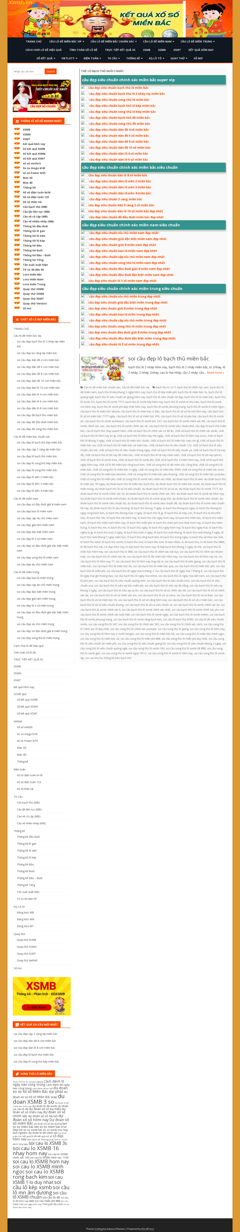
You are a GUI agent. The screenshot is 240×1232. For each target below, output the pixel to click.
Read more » (215, 373)
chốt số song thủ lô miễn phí (97, 479)
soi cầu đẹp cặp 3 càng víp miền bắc (39, 449)
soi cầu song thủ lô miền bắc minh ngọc (200, 634)
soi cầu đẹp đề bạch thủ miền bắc (37, 415)
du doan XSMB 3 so (39, 1098)
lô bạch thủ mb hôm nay (121, 518)
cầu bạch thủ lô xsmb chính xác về (126, 426)
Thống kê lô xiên (34, 236)
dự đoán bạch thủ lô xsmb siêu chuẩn (195, 498)
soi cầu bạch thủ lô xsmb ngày (149, 614)
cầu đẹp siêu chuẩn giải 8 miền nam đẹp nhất (122, 245)
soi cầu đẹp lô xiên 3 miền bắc (35, 484)
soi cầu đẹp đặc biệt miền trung (36, 591)
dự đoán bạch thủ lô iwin (187, 479)
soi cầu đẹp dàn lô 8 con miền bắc (37, 408)
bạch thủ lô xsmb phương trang (166, 406)
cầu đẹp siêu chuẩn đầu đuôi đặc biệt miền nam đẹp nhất (131, 275)
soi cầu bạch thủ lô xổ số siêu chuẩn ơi (148, 605)
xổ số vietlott (32, 163)
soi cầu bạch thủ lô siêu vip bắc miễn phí (118, 585)
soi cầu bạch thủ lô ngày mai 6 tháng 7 (130, 571)
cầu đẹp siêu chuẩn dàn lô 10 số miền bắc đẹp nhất (125, 211)
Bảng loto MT (25, 926)
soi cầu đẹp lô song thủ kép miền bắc (39, 463)
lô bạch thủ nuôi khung (168, 532)
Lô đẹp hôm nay (114, 547)
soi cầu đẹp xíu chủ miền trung (35, 624)
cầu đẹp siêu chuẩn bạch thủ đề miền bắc (119, 118)
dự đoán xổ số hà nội (43, 1116)
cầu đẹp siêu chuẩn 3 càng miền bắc (115, 199)
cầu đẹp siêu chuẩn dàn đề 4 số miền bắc (119, 130)
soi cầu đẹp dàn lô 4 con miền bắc (37, 394)
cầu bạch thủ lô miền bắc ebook (99, 411)
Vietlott (68, 58)
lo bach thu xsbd (90, 542)
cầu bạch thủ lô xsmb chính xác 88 (184, 421)
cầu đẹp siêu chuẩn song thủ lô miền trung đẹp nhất (127, 326)
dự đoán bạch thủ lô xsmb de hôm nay (200, 493)
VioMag (98, 1229)
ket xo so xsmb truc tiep (53, 1130)
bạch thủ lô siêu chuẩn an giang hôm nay (120, 397)
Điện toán (91, 58)
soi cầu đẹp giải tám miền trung (36, 598)
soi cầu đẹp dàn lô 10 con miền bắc (38, 387)
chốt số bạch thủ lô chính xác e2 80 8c (150, 431)
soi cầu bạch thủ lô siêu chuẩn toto (168, 580)
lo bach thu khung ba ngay (179, 508)
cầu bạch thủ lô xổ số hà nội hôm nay (183, 411)
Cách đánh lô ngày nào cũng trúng (38, 1083)
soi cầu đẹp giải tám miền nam (35, 525)
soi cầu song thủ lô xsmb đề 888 (186, 648)
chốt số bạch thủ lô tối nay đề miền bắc (109, 455)
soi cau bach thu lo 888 (118, 551)
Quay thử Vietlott (35, 303)
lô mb (197, 547)
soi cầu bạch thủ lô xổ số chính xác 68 (163, 590)
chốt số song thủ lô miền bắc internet (103, 474)
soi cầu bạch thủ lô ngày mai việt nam (181, 576)
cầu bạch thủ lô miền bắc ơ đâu (140, 411)
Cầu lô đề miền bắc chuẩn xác (112, 41)
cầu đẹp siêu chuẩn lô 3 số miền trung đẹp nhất (124, 344)
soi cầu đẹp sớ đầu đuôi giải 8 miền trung (42, 631)
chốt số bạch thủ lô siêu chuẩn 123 (170, 445)
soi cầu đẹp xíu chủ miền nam (35, 564)
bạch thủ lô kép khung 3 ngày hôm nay (121, 392)
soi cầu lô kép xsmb (37, 1184)
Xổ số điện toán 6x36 (36, 192)
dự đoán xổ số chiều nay (39, 1110)
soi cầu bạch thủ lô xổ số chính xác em (113, 595)
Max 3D (28, 178)
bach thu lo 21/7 (166, 387)
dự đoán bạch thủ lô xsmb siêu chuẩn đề (152, 503)
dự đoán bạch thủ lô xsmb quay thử (149, 498)
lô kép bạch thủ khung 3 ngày (175, 547)
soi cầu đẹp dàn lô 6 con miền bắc (37, 401)
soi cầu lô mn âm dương (41, 1190)
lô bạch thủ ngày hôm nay (165, 527)
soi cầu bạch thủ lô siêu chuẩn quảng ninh (119, 580)
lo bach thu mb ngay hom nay (156, 518)
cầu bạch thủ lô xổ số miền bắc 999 (137, 416)
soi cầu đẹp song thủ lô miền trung (38, 638)
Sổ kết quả (44, 58)
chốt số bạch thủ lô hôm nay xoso (185, 435)
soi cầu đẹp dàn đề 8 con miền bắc (38, 374)
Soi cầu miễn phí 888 (47, 1201)
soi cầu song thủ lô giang (173, 629)
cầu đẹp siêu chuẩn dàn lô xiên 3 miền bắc (120, 187)
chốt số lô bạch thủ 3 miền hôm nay (177, 460)
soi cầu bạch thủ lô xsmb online (189, 614)
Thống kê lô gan (34, 231)
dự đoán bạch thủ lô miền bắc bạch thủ (130, 484)
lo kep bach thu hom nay (141, 547)
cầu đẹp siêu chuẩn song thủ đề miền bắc (119, 124)
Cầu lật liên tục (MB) (36, 211)
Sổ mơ (198, 58)
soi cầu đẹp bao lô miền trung (35, 578)
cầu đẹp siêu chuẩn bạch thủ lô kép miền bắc (122, 106)
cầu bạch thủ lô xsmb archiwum (104, 421)
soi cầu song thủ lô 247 (102, 624)
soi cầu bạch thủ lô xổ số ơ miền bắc (190, 600)
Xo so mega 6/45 (34, 168)
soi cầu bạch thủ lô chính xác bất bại (156, 551)
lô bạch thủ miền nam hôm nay (106, 522)
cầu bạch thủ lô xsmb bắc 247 (143, 421)
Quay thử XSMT (33, 298)
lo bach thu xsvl (133, 542)
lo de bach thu (190, 542)
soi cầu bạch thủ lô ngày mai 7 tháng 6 (178, 571)
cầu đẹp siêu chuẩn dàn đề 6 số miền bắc (119, 136)
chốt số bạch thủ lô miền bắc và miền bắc (122, 445)
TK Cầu (112, 58)
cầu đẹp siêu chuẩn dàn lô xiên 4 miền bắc (120, 193)
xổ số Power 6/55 (34, 173)
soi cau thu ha (93, 658)
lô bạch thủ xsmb (112, 542)
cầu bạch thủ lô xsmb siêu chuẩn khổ (171, 426)
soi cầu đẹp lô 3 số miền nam (35, 539)
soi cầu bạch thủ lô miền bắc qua (153, 566)
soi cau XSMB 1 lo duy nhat (38, 1179)
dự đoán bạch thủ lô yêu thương (109, 508)
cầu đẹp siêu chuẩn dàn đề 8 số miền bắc (119, 142)
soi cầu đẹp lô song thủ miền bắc (37, 470)
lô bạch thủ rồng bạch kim (143, 537)
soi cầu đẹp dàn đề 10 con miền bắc (39, 380)
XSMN (162, 50)
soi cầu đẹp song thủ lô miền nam (37, 557)
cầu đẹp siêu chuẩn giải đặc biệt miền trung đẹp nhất (128, 302)
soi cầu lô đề (51, 1197)
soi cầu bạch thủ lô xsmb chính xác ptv (195, 609)
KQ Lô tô (155, 58)
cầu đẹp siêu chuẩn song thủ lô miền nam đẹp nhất (127, 263)
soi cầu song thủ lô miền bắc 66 (155, 634)
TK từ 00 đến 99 (33, 269)
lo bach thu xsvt (154, 542)
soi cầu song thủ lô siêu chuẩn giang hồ (142, 643)
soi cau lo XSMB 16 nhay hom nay (36, 1150)
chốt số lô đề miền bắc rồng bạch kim (122, 464)
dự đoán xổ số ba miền (45, 1109)
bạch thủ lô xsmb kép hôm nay (144, 402)
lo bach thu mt (117, 527)
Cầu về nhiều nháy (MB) (38, 221)
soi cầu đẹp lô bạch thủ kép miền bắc (39, 442)
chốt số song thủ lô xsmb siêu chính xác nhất (143, 479)
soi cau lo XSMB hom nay (41, 1161)
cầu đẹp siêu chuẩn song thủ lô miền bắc (119, 100)
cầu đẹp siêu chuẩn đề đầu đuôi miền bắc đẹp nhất (126, 217)
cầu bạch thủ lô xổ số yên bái (178, 416)
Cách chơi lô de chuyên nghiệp (28, 1082)
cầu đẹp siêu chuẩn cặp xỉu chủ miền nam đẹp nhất (127, 257)
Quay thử (178, 58)
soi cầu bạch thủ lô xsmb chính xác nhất (146, 609)
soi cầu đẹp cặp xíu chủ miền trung (38, 585)
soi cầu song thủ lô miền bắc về (99, 638)
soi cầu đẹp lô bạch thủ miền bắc (168, 358)
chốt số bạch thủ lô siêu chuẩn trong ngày (124, 450)
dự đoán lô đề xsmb (44, 1106)
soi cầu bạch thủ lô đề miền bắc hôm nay (152, 556)
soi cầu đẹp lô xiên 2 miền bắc (35, 477)
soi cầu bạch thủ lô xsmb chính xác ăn (196, 605)
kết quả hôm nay (201, 50)
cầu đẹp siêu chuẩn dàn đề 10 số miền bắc (120, 148)
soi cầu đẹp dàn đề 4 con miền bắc (38, 360)
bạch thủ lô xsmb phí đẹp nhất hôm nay (121, 406)
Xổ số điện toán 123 (36, 197)
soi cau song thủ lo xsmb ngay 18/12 (124, 653)
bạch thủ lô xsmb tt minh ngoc (205, 406)
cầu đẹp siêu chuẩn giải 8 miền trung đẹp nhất (122, 308)
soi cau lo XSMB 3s (48, 1143)
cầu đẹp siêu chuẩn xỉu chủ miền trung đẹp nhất (124, 296)
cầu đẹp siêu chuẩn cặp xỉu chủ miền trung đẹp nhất (127, 320)
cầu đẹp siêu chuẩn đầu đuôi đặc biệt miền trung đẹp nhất (132, 338)
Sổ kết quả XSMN (34, 153)
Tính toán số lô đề (83, 50)
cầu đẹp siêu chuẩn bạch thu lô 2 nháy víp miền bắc (127, 94)
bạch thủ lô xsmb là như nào (181, 402)
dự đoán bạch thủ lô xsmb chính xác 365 (150, 493)
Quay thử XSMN (33, 294)
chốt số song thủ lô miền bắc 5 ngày (115, 469)
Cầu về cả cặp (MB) (35, 216)
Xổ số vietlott (25, 727)
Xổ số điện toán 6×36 (30, 775)
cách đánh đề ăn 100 (42, 1088)
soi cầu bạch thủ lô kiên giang (183, 561)
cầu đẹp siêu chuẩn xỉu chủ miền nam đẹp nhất (124, 233)
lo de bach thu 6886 (212, 542)
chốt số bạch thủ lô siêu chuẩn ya (171, 450)
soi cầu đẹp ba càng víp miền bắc (37, 353)
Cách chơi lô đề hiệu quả (44, 50)
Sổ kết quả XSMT (34, 158)
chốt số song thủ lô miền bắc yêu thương (152, 474)
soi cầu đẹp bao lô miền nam (34, 511)
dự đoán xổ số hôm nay (38, 1117)
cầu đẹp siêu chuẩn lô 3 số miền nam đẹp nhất (122, 281)
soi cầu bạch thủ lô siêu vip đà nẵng (166, 585)
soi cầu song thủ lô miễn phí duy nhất (184, 638)
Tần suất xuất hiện (35, 265)
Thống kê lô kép (34, 240)
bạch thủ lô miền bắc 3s (192, 392)
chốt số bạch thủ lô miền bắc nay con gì (175, 440)
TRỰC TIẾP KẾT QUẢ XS (120, 50)
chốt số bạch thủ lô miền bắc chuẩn (127, 440)
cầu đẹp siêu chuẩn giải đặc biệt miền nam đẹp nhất (127, 239)
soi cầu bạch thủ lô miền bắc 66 (112, 566)
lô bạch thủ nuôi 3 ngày (138, 532)
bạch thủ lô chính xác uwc (192, 387)
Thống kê (133, 58)
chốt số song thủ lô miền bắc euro (203, 469)
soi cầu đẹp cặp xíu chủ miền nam (37, 518)
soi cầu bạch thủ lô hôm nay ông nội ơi (139, 561)
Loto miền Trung (34, 284)
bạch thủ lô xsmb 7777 (110, 402)
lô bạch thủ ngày (137, 527)
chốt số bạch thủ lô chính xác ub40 (196, 431)
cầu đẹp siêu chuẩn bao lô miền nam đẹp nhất (123, 251)
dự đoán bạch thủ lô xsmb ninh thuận (103, 498)
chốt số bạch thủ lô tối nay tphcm (201, 455)
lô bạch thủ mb (96, 518)
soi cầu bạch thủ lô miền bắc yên (195, 566)
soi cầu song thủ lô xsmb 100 (146, 648)
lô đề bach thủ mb (91, 547)
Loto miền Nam (33, 279)
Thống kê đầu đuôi (35, 226)
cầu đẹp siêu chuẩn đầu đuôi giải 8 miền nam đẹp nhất (129, 269)
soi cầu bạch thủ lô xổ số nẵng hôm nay (142, 600)
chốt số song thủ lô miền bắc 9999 (160, 469)
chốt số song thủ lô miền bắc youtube (202, 474)
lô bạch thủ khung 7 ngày (146, 508)
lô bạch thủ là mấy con (178, 513)
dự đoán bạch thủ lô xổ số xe (160, 489)
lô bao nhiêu (172, 542)
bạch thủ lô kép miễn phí (161, 392)
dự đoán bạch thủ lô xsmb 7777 (198, 489)
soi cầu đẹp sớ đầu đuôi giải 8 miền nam (41, 504)
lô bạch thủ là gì (153, 513)
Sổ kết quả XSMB (34, 149)
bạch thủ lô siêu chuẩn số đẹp (165, 397)
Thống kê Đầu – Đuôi (37, 255)
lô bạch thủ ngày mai (195, 527)
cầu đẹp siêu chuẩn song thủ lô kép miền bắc (122, 112)
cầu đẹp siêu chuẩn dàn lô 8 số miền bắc (117, 175)
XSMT (177, 50)
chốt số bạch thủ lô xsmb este (98, 460)
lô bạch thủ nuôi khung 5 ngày (201, 532)
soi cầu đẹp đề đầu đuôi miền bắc (37, 422)
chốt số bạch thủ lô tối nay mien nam (156, 455)
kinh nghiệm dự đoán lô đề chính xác (35, 1133)
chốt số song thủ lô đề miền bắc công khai (172, 464)
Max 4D (28, 182)
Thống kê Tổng (33, 260)
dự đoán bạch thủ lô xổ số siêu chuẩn (118, 489)
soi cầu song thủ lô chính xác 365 (138, 624)
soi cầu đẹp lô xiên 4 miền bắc (35, 490)
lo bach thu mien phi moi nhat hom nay (177, 522)
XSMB (146, 50)
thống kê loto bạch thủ (117, 658)
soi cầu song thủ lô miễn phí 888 (140, 638)
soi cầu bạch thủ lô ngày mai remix (136, 576)
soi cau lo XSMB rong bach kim (38, 1174)
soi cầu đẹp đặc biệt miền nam (35, 532)
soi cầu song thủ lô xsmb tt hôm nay (170, 653)
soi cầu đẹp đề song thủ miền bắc (37, 429)
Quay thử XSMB (33, 289)
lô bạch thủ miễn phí (139, 522)
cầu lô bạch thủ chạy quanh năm (106, 431)
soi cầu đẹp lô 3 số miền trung (35, 605)
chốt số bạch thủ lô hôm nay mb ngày (140, 435)
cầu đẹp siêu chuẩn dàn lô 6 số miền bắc (118, 159)
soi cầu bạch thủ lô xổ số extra (156, 595)
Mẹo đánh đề (33, 1139)
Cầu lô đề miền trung (196, 41)
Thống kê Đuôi (33, 250)
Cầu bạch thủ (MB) (35, 207)
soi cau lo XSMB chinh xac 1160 (49, 1157)
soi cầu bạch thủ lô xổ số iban (195, 595)
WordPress (147, 1229)
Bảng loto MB (25, 912)
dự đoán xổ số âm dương (48, 1123)
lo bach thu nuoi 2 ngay (108, 532)
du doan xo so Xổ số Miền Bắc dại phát (40, 1090)
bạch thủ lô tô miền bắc (198, 397)
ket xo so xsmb (28, 1130)
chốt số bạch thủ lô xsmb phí (135, 460)
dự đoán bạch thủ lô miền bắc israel (178, 484)
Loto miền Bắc (32, 274)
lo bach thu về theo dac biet (206, 537)
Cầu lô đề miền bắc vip (65, 41)
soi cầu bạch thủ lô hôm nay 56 (198, 556)
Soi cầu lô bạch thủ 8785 (178, 619)
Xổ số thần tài (32, 202)
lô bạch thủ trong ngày (174, 537)
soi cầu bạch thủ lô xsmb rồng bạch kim (137, 619)
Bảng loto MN (25, 919)
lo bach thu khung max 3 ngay (124, 513)
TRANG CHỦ (34, 41)
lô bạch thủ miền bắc (188, 518)
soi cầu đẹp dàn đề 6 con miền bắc (38, 367)
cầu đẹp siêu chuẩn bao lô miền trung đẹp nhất (124, 314)
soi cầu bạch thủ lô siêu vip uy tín (118, 590)
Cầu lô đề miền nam (157, 41)
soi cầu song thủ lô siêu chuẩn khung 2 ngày (194, 643)
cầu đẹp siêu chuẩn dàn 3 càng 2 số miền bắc (121, 205)
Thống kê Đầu (32, 245)
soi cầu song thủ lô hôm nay (207, 629)
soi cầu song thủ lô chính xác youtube (133, 629)
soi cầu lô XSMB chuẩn (40, 1195)
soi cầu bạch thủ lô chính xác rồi (106, 556)
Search (50, 71)
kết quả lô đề (30, 1136)
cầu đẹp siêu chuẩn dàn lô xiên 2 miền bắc (120, 181)
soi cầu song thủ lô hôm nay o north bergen (107, 634)
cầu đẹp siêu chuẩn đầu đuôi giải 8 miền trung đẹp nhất (129, 332)
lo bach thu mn (97, 527)
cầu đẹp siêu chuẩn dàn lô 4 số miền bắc (118, 153)
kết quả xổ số (45, 1136)
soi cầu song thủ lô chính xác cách (181, 624)
